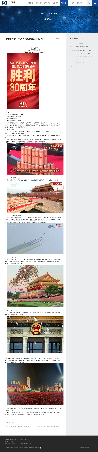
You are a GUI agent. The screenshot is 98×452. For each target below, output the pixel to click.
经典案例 (55, 3)
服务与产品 (47, 3)
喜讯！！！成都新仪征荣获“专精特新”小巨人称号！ (81, 56)
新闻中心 (63, 3)
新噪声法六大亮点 (74, 69)
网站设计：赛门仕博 (84, 447)
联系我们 (79, 3)
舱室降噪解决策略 (74, 59)
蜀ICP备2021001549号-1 (34, 447)
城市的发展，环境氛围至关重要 (77, 63)
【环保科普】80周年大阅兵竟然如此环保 (79, 46)
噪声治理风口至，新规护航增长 (77, 43)
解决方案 (38, 3)
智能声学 (72, 66)
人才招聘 (71, 3)
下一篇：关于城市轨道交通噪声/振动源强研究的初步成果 (47, 426)
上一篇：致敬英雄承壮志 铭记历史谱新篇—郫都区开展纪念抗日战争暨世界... (18, 426)
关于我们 (30, 3)
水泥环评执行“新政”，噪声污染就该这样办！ (80, 53)
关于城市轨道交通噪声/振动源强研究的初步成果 (80, 50)
